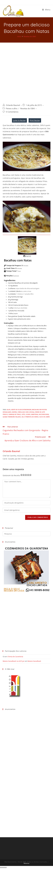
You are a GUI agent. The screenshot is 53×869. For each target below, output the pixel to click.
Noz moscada (44, 414)
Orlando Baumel (13, 105)
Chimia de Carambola (15, 656)
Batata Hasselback (34, 661)
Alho (8, 409)
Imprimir (28, 256)
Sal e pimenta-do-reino (30, 417)
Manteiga (34, 414)
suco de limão (44, 417)
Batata (14, 412)
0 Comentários (12, 112)
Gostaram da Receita (11, 475)
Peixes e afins (11, 108)
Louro (28, 414)
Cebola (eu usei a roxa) (26, 412)
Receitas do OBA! (27, 108)
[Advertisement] (26, 70)
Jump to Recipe (19, 120)
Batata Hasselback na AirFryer (14, 661)
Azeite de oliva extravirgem (21, 409)
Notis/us (26, 863)
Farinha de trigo (15, 414)
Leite (23, 414)
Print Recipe (35, 120)
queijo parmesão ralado (12, 417)
